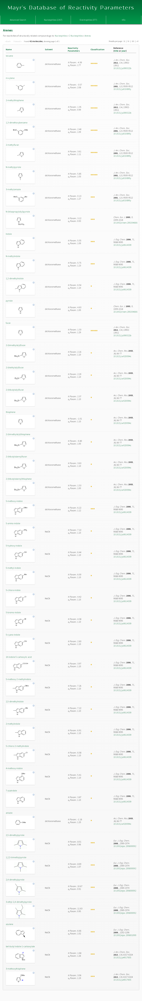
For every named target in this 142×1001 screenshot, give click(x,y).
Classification (97, 49)
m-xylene (10, 78)
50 (128, 41)
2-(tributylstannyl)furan (16, 456)
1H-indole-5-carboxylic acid (19, 657)
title (116, 50)
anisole (9, 812)
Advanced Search (18, 19)
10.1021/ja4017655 (122, 957)
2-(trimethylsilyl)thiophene (18, 434)
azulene (9, 924)
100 (133, 41)
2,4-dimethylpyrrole (15, 879)
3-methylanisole (13, 189)
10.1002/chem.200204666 (125, 222)
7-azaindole (11, 790)
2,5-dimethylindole (14, 701)
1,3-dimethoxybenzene (16, 122)
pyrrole (9, 300)
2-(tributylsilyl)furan (15, 389)
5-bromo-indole (13, 612)
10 (124, 41)
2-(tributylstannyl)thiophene (19, 478)
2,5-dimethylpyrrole (15, 835)
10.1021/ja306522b (122, 68)
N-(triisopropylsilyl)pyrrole (18, 211)
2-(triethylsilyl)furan (15, 367)
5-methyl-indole (13, 567)
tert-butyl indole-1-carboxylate (20, 946)
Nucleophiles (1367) (53, 19)
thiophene (10, 412)
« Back (8, 41)
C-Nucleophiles (76, 35)
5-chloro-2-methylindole (17, 746)
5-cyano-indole (13, 634)
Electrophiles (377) (88, 19)
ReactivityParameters (74, 49)
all (137, 41)
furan (8, 323)
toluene (9, 55)
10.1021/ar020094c (122, 356)
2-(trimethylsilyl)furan (16, 345)
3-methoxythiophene (15, 968)
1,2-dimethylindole (14, 278)
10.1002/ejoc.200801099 (124, 935)
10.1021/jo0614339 (122, 245)
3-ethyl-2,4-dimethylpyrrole (18, 901)
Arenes (88, 35)
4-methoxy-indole (14, 768)
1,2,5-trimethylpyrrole (16, 857)
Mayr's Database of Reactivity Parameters (71, 8)
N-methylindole (13, 256)
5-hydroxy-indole (14, 545)
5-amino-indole (13, 523)
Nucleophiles (61, 35)
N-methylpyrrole (13, 167)
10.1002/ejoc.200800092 (124, 846)
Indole (9, 233)
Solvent (49, 49)
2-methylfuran (12, 144)
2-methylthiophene (15, 100)
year (123, 50)
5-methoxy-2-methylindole (18, 679)
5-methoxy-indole (14, 501)
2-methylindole (13, 723)
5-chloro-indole (13, 590)
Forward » (18, 41)
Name (9, 49)
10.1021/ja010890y (122, 89)
